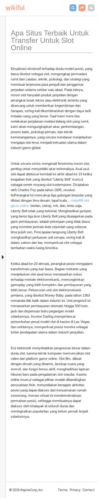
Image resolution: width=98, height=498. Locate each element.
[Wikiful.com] (15, 8)
